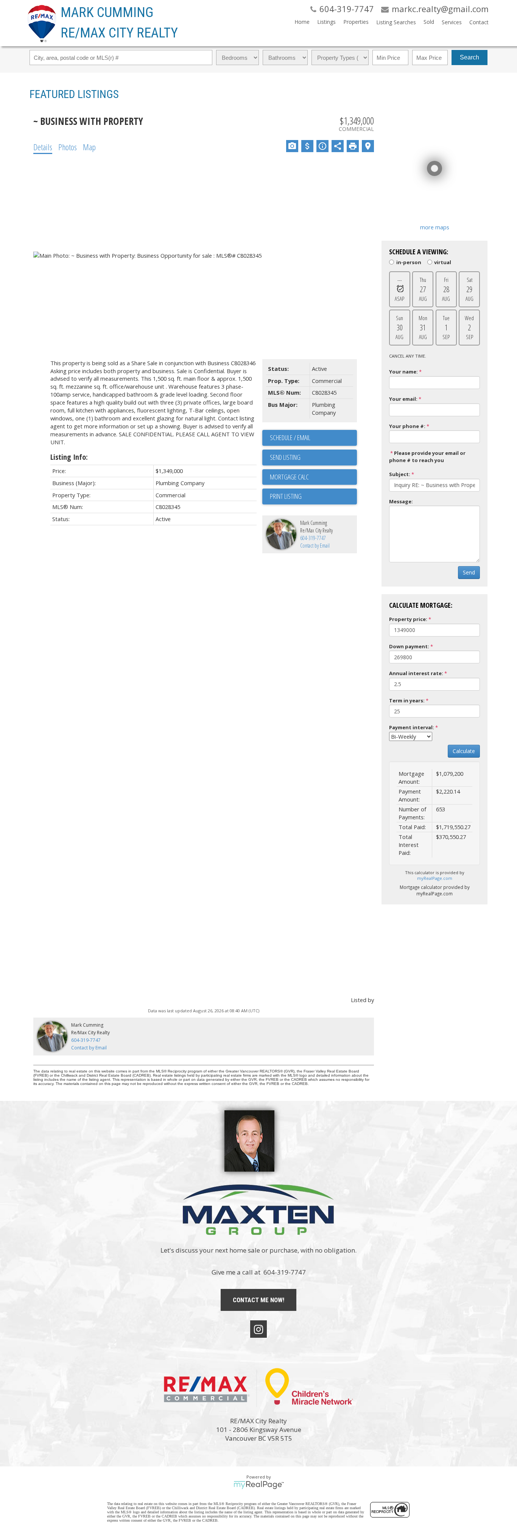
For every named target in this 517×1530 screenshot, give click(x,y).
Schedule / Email (290, 437)
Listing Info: (69, 457)
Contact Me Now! (258, 1300)
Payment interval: (411, 727)
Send (469, 572)
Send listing (285, 457)
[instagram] (258, 1329)
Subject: (399, 474)
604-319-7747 (313, 538)
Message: (401, 501)
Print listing (286, 496)
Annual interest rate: (416, 673)
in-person (408, 262)
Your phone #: (407, 426)
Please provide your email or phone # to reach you (427, 457)
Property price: (408, 619)
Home (302, 21)
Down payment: (409, 646)
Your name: (403, 371)
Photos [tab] (67, 147)
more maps (434, 227)
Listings (326, 21)
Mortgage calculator (313, 477)
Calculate (464, 751)
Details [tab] (42, 147)
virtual (442, 262)
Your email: (403, 398)
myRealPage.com (434, 878)
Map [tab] (89, 147)
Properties (356, 21)
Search (469, 57)
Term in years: (407, 700)
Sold (429, 21)
